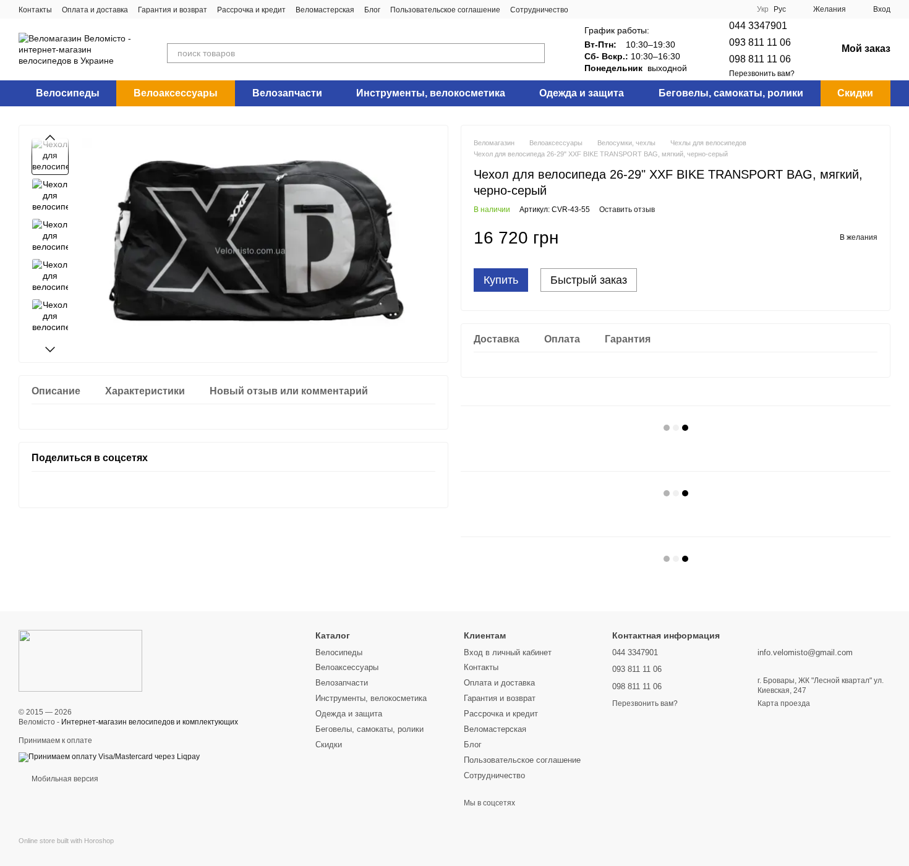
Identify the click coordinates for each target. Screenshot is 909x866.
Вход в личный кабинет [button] (508, 652)
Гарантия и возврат (172, 10)
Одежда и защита (581, 93)
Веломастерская (325, 10)
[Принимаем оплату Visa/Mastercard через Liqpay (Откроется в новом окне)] (109, 756)
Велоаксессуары (176, 93)
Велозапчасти (287, 93)
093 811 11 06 (760, 42)
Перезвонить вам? (762, 73)
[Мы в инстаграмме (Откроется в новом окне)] (600, 9)
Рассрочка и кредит (251, 10)
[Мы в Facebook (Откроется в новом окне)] (586, 9)
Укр (763, 9)
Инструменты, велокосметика (430, 93)
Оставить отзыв (627, 209)
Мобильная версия (64, 779)
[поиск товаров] (535, 53)
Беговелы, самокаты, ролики (731, 93)
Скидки (855, 93)
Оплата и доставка (95, 10)
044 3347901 (758, 25)
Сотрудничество (539, 10)
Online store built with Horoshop (66, 840)
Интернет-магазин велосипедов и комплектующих (149, 722)
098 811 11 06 (760, 59)
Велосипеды (68, 93)
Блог (372, 10)
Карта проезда (784, 703)
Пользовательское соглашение (445, 10)
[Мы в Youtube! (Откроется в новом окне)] (615, 9)
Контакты (35, 10)
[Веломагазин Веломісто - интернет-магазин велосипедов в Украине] (80, 660)
